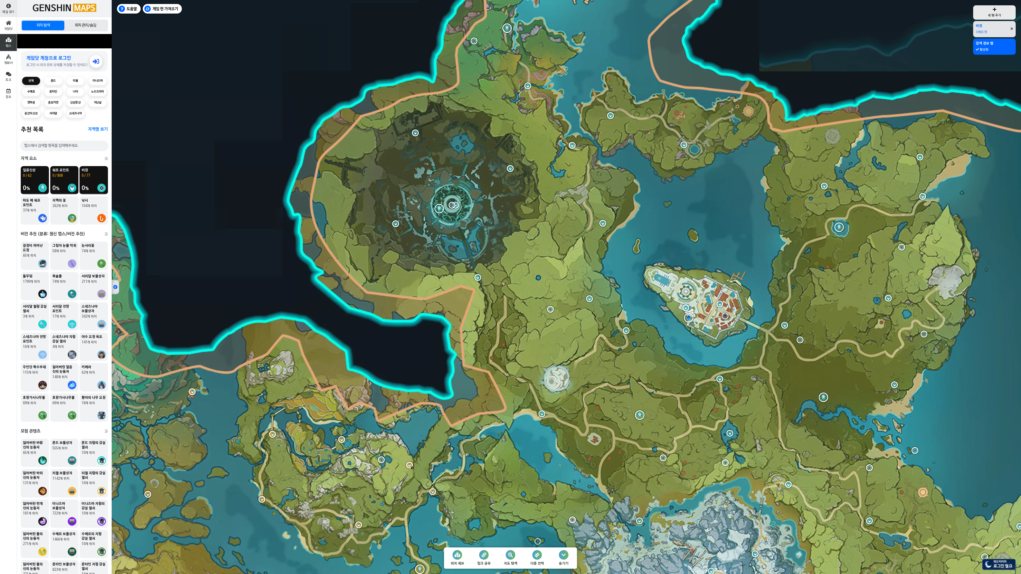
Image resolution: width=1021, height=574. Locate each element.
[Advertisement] (64, 41)
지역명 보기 (98, 129)
